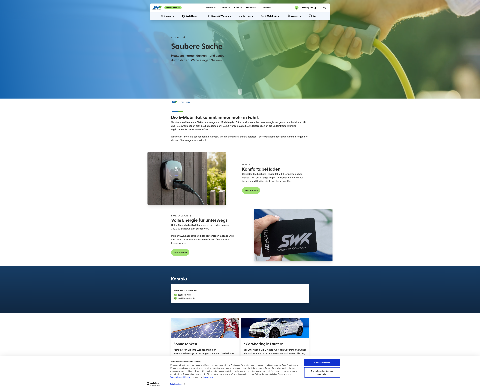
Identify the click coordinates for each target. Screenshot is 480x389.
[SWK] (157, 8)
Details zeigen (176, 384)
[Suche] (296, 8)
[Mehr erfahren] (205, 328)
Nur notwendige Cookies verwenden (322, 372)
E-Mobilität (185, 102)
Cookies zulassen (322, 363)
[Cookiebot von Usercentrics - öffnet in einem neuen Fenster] (153, 384)
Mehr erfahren (251, 191)
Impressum (208, 377)
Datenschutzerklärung (180, 377)
